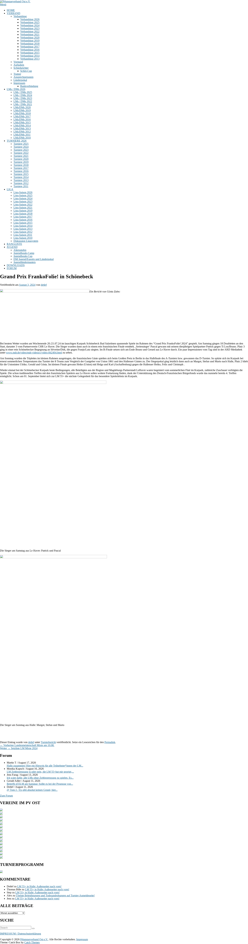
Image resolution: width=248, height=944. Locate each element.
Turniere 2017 (21, 168)
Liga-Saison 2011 (22, 234)
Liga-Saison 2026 (22, 192)
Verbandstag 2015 (29, 52)
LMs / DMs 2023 (22, 98)
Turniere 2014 (21, 177)
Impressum (19, 83)
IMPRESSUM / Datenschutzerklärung (20, 933)
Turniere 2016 (21, 171)
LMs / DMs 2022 (22, 101)
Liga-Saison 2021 (22, 207)
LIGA (10, 189)
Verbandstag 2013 (29, 58)
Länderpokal (20, 80)
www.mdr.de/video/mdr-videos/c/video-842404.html (34, 352)
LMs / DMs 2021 (22, 104)
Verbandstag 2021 (29, 34)
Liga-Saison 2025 (22, 195)
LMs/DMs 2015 (22, 122)
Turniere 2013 (21, 180)
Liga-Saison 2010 (22, 237)
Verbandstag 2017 (29, 46)
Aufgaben (18, 64)
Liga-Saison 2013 (22, 228)
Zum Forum (6, 795)
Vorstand (18, 61)
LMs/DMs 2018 (22, 113)
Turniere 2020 (21, 159)
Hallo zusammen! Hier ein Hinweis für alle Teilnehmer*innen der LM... (45, 765)
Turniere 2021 (21, 155)
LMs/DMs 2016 (22, 119)
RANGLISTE (14, 244)
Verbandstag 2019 (29, 40)
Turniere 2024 (21, 146)
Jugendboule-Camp (23, 253)
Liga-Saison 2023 (22, 201)
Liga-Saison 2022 (22, 204)
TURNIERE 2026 (16, 140)
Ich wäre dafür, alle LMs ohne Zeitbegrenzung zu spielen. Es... (40, 777)
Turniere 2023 (21, 149)
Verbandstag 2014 (29, 55)
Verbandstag (20, 16)
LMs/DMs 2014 (22, 125)
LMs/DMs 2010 (22, 137)
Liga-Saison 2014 (22, 225)
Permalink (109, 742)
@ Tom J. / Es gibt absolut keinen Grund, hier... (32, 789)
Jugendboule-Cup (22, 256)
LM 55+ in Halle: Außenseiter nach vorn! (39, 886)
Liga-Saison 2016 (22, 219)
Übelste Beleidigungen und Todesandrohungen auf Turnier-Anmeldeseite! (55, 895)
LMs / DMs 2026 (16, 89)
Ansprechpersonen (23, 77)
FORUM (12, 268)
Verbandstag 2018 (29, 43)
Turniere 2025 (21, 143)
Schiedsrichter (21, 67)
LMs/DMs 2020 (22, 107)
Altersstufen (19, 250)
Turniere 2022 (21, 152)
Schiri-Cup (26, 70)
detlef (44, 284)
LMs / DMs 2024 (22, 95)
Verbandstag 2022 (29, 31)
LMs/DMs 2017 (22, 116)
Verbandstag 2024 (29, 25)
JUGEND (12, 247)
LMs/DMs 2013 (22, 128)
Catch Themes (32, 942)
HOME (11, 10)
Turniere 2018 (21, 165)
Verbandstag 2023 (29, 28)
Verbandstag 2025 (29, 22)
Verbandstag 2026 (29, 19)
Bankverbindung (29, 86)
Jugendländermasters (24, 262)
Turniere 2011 (20, 186)
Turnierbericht (48, 742)
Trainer (17, 74)
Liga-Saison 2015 (22, 222)
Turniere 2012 (21, 183)
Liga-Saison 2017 (22, 216)
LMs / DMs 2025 (22, 92)
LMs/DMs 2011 (22, 134)
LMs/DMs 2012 (22, 131)
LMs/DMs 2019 (22, 110)
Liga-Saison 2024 (22, 198)
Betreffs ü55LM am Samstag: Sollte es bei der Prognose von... (40, 783)
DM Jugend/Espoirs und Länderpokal (33, 259)
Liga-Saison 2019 (22, 210)
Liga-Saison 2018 (22, 213)
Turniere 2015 (21, 174)
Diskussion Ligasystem (25, 240)
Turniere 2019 (21, 162)
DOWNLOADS (16, 265)
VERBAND (13, 13)
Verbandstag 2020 (29, 37)
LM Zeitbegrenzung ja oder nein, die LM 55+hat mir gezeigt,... (40, 771)
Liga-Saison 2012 (22, 231)
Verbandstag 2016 (29, 49)
